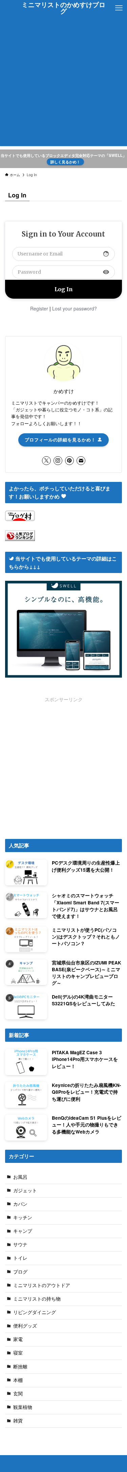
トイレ (20, 1258)
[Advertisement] (63, 83)
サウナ (20, 1244)
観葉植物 (22, 1407)
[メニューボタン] (119, 8)
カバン (20, 1204)
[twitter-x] (46, 460)
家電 (18, 1339)
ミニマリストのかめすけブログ (63, 8)
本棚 (18, 1380)
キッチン (22, 1217)
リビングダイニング (34, 1312)
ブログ (20, 1272)
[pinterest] (69, 460)
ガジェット (25, 1190)
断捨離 (20, 1366)
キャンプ (22, 1231)
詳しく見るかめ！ (65, 161)
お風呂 (20, 1177)
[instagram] (58, 460)
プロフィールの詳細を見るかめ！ (61, 440)
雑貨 (18, 1420)
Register (39, 308)
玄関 (18, 1393)
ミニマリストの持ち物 (37, 1299)
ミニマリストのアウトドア (41, 1285)
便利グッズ (25, 1326)
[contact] (81, 460)
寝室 (18, 1353)
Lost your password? (74, 308)
